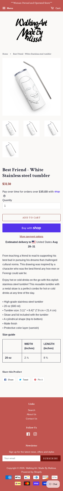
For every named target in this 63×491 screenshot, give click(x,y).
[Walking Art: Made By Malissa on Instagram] (35, 435)
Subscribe (50, 458)
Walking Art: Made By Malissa (41, 468)
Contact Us (31, 419)
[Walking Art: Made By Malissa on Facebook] (28, 435)
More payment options (31, 236)
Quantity (7, 200)
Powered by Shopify (31, 472)
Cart (58, 8)
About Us (31, 414)
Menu (9, 8)
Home (5, 54)
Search (31, 410)
